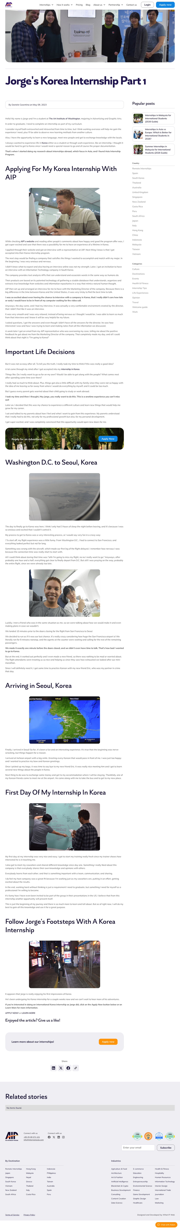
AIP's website (27, 241)
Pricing (79, 4)
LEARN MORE (28, 1013)
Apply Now (108, 438)
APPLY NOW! (12, 1013)
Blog (88, 4)
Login (147, 4)
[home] (9, 4)
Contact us (131, 4)
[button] (46, 5)
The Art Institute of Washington (64, 118)
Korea (45, 143)
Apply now (165, 4)
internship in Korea (70, 369)
